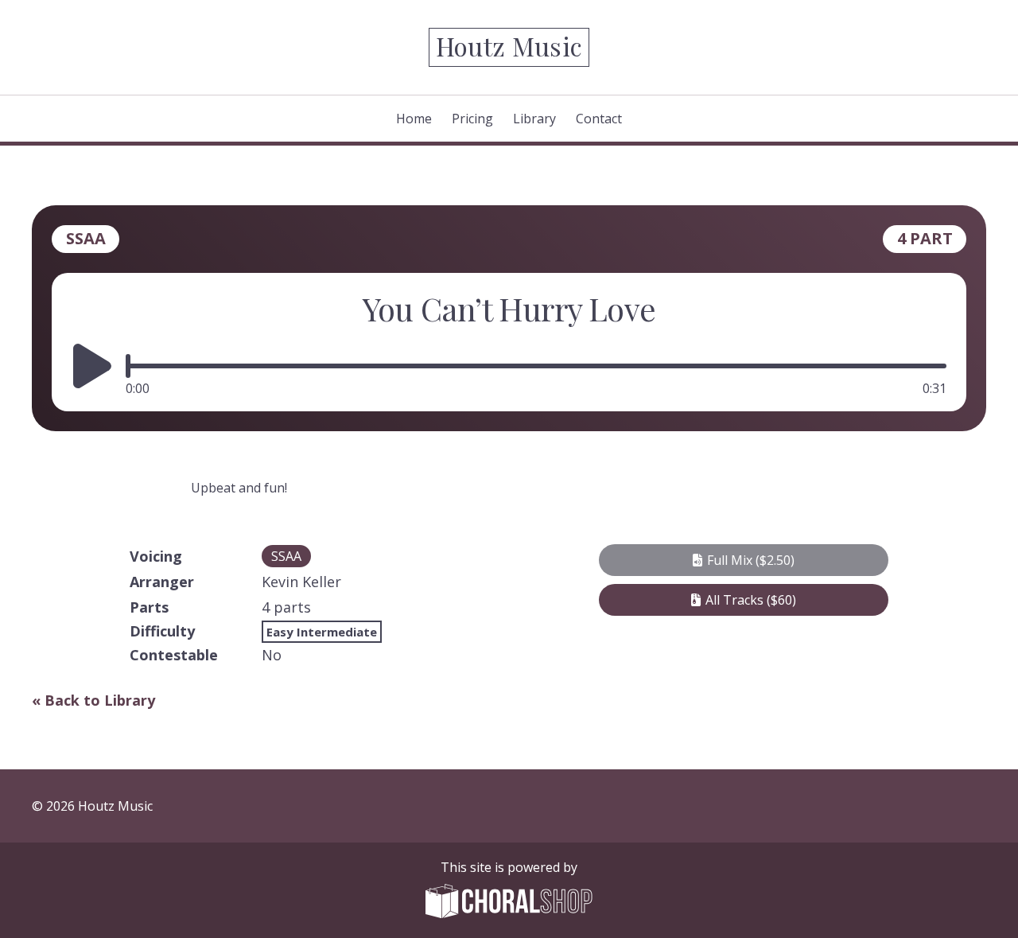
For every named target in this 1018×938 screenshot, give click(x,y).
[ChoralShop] (509, 903)
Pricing (472, 118)
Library (534, 118)
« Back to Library (93, 700)
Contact (599, 118)
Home (414, 118)
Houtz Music (509, 46)
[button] (743, 560)
